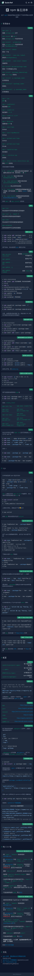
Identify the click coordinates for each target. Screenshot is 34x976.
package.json (7, 856)
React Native (20, 633)
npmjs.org (15, 369)
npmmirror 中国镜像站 (14, 803)
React (27, 649)
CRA (15, 649)
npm (5, 15)
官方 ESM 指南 (9, 945)
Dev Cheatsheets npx (10, 962)
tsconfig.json (7, 923)
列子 (13, 923)
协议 (21, 892)
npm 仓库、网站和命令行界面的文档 (14, 956)
